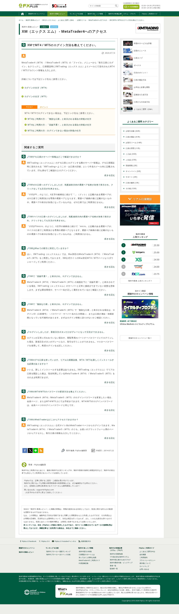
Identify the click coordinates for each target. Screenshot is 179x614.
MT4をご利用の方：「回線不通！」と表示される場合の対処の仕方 (59, 124)
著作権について (145, 563)
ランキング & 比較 (52, 548)
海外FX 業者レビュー (26, 552)
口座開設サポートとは (87, 554)
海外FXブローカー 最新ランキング (58, 551)
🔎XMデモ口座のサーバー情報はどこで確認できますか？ (54, 156)
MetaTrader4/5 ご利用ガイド (89, 560)
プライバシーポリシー (147, 560)
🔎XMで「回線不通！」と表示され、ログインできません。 (55, 276)
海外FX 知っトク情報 (85, 548)
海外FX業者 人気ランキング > (140, 281)
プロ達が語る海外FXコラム (119, 557)
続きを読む (109, 175)
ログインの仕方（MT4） (36, 87)
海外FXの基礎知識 (116, 554)
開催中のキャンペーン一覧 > (140, 338)
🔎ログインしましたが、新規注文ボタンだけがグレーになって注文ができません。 (66, 332)
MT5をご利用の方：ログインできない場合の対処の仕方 (54, 130)
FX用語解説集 (83, 563)
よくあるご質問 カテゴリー (140, 121)
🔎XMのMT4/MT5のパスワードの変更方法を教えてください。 (57, 391)
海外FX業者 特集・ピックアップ (121, 563)
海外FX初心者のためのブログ (120, 560)
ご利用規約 (143, 557)
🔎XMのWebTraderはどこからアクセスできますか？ (53, 419)
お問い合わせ (144, 569)
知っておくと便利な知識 (87, 557)
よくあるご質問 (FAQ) (147, 551)
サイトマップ (144, 566)
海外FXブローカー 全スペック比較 (58, 554)
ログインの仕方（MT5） (36, 96)
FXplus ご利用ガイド (150, 14)
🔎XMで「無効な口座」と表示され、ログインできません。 (55, 304)
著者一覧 (113, 566)
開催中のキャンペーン (36, 14)
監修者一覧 (114, 568)
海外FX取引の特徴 (85, 551)
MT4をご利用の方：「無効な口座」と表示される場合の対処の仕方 (59, 119)
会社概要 (143, 554)
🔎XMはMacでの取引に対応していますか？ (48, 248)
